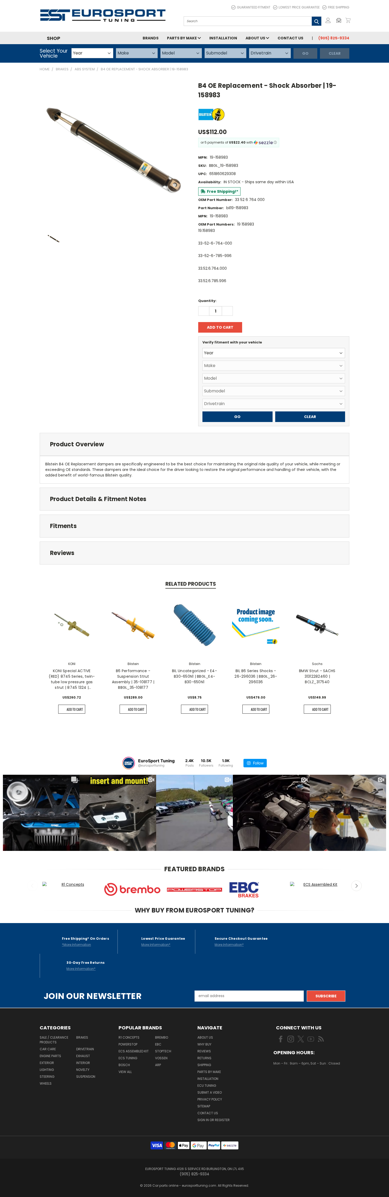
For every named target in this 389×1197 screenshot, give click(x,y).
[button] (340, 20)
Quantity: (207, 300)
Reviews (204, 1051)
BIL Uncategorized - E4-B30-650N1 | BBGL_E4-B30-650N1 (194, 676)
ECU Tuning (206, 1085)
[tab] (194, 444)
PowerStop (128, 1044)
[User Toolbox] (328, 20)
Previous (32, 885)
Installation (223, 38)
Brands (151, 38)
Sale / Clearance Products (54, 1039)
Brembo (161, 1037)
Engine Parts (50, 1056)
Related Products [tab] (190, 584)
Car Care (48, 1049)
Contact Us (290, 38)
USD (291, 1078)
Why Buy (204, 1044)
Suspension (85, 1076)
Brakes (82, 1037)
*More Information (76, 944)
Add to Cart (75, 709)
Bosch (124, 1065)
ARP (158, 1065)
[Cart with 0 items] (348, 20)
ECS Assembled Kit (134, 1051)
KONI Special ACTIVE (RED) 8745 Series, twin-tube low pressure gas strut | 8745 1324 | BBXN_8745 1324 (72, 679)
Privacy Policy (209, 1099)
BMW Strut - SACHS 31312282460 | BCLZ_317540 (317, 676)
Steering (47, 1076)
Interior (83, 1063)
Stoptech (163, 1051)
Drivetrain (85, 1049)
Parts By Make (209, 1072)
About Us (256, 38)
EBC (158, 1044)
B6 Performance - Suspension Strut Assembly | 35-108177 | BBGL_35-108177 (133, 679)
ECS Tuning (128, 1058)
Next (356, 885)
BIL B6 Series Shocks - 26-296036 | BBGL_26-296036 (255, 676)
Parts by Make (182, 38)
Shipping (204, 1065)
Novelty (82, 1069)
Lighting (47, 1069)
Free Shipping (338, 7)
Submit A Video (209, 1092)
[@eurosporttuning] (128, 763)
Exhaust (83, 1056)
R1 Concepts (129, 1037)
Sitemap (203, 1106)
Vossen (161, 1058)
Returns (204, 1058)
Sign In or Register (213, 1120)
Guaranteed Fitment (253, 7)
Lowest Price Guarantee (299, 7)
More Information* (155, 944)
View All (125, 1072)
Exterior (47, 1063)
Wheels (46, 1083)
